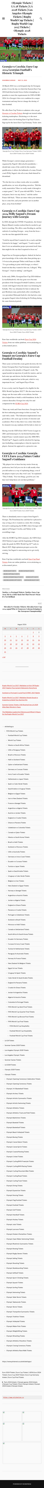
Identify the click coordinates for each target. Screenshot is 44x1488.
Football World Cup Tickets (17, 735)
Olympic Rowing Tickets (14, 1249)
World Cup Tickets (14, 740)
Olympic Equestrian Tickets (16, 1190)
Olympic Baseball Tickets (15, 1122)
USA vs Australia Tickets (16, 852)
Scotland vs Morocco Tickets (18, 847)
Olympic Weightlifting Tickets (16, 1331)
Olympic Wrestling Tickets (15, 1336)
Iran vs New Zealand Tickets (18, 798)
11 (11, 640)
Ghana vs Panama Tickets (17, 823)
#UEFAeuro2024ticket (31, 580)
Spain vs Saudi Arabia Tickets (18, 871)
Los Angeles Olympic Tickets (15, 1055)
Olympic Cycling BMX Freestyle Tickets (20, 1161)
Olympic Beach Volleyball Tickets (17, 1132)
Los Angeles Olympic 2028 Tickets (17, 1050)
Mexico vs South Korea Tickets (18, 837)
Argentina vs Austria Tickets (18, 895)
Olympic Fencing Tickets (14, 1195)
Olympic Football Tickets (15, 1205)
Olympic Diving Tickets (14, 1185)
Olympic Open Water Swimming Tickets (20, 1239)
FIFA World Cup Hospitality (19, 1026)
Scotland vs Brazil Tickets (17, 920)
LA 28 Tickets (9, 1040)
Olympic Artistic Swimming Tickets (18, 1103)
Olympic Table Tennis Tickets (16, 1297)
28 (28, 648)
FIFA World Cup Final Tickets (18, 1021)
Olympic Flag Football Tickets (16, 1200)
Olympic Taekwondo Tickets (16, 1302)
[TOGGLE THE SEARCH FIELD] (40, 18)
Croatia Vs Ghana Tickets (17, 987)
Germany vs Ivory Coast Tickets (19, 857)
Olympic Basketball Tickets (15, 1127)
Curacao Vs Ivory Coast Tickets (19, 944)
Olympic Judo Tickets (13, 1224)
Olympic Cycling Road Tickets (16, 1176)
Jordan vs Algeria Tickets (16, 900)
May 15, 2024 (22, 80)
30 (39, 648)
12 (16, 640)
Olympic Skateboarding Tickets (17, 1268)
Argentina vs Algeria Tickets (18, 808)
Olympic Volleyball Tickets (15, 1321)
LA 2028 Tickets (10, 1065)
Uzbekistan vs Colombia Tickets (19, 827)
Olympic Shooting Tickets (15, 1263)
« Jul (3, 657)
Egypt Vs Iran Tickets (15, 968)
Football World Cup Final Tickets (21, 1036)
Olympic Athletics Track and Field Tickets (20, 1113)
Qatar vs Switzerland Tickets (18, 764)
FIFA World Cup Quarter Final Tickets (21, 1012)
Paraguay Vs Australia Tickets (18, 954)
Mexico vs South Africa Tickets (18, 745)
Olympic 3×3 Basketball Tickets (17, 1089)
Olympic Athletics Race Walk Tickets (19, 1350)
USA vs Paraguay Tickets (16, 750)
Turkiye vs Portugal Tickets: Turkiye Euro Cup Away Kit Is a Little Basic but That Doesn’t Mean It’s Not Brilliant (21, 594)
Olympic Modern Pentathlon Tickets (19, 1234)
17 (5, 644)
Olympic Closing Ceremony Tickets (18, 1346)
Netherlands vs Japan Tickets (18, 779)
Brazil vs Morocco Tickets (17, 755)
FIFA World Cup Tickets (14, 731)
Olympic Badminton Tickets (16, 1118)
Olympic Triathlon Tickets (15, 1316)
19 (16, 644)
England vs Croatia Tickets (17, 818)
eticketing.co (9, 726)
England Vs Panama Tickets (17, 983)
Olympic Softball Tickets (14, 1273)
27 (22, 648)
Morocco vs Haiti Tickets (16, 924)
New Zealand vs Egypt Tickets (18, 886)
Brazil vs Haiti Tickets (15, 842)
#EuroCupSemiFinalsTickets (13, 577)
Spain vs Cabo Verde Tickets (18, 784)
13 (22, 640)
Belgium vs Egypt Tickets (16, 794)
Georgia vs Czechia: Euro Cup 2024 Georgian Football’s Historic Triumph (20, 70)
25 (11, 648)
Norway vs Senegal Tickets (17, 890)
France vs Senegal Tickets (17, 803)
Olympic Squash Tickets (14, 1282)
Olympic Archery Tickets (15, 1093)
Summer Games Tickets (13, 1060)
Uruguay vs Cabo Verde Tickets (19, 876)
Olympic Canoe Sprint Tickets (16, 1147)
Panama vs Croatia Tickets (17, 910)
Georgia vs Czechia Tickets (12, 113)
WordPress (27, 1484)
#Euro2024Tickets (10, 571)
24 (5, 648)
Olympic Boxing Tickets (14, 1137)
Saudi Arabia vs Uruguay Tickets (19, 789)
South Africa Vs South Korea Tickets (20, 934)
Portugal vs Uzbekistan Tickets (19, 915)
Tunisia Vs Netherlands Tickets (18, 949)
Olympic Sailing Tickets (14, 1258)
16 (39, 640)
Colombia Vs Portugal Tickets (18, 1002)
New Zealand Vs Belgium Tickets (19, 963)
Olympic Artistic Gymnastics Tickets (19, 1098)
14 (28, 640)
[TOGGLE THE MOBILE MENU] (3, 18)
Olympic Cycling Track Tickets (16, 1181)
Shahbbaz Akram (8, 80)
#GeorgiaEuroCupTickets (13, 580)
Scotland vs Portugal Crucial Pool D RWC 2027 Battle (21, 693)
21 (28, 644)
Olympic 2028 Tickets (12, 1069)
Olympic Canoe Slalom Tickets (17, 1142)
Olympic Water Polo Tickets (16, 1326)
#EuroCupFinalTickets (11, 574)
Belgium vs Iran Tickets (16, 881)
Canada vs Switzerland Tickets (18, 929)
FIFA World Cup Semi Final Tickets (20, 1007)
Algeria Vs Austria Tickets (17, 997)
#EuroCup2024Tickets (26, 571)
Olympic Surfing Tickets (14, 1287)
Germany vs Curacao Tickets (18, 769)
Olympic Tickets (10, 1074)
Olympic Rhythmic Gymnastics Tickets (19, 1244)
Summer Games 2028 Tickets (15, 1045)
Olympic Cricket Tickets (14, 1156)
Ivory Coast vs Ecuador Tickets (18, 774)
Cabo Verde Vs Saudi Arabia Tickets (20, 978)
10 (5, 640)
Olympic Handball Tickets (15, 1215)
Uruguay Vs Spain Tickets (17, 973)
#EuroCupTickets (32, 577)
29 (33, 648)
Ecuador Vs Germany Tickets (18, 939)
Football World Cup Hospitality (21, 1031)
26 (16, 648)
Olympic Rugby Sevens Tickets (17, 1253)
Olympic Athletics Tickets (15, 1108)
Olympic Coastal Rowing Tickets (17, 1152)
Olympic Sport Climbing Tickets (17, 1278)
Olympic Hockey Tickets (14, 1219)
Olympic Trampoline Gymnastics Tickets (20, 1312)
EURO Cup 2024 (21, 403)
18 (11, 644)
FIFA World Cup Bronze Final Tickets (21, 1017)
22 (33, 644)
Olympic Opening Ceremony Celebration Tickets (23, 1079)
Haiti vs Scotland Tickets (16, 760)
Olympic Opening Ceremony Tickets (19, 1084)
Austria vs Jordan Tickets (17, 813)
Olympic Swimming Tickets (15, 1292)
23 (39, 644)
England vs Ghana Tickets (17, 905)
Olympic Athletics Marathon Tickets (19, 1341)
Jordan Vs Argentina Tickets (18, 992)
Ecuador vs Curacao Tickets (17, 861)
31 (5, 652)
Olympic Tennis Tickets (14, 1307)
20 (22, 644)
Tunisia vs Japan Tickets (16, 866)
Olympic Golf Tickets (13, 1210)
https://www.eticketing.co (13, 1397)
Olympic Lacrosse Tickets (15, 1229)
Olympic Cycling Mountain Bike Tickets (20, 1171)
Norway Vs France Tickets (17, 958)
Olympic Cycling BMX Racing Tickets (19, 1166)
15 (33, 640)
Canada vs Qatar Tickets (16, 832)
